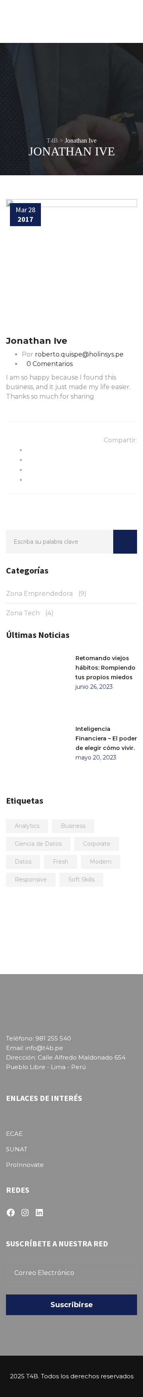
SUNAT (16, 1149)
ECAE (14, 1133)
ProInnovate (25, 1164)
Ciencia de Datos (38, 843)
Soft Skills (81, 879)
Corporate (96, 843)
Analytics (27, 825)
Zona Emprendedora (39, 593)
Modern (101, 861)
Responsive (31, 879)
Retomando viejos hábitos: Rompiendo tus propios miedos (105, 668)
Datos (23, 861)
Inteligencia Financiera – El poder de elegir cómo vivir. (106, 738)
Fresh (60, 861)
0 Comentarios (50, 364)
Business (73, 825)
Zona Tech (23, 613)
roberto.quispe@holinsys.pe (79, 354)
